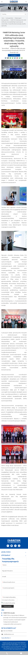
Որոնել (25, 14)
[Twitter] (15, 546)
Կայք (16, 52)
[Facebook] (8, 546)
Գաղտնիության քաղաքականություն (14, 649)
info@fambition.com (9, 634)
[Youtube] (19, 546)
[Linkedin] (11, 546)
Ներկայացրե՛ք (7, 606)
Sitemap (24, 647)
